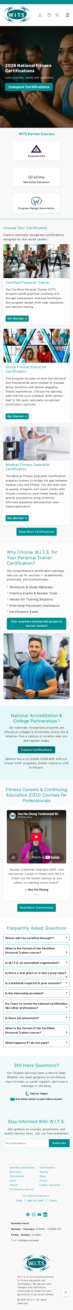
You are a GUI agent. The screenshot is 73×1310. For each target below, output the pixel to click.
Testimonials (17, 1176)
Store (13, 1180)
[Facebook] (28, 1215)
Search (14, 1185)
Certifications (47, 1167)
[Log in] (40, 15)
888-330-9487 (35, 1200)
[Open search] (57, 15)
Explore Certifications (36, 749)
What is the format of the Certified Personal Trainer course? (29, 950)
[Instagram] (34, 1215)
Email (19, 1200)
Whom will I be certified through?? (29, 938)
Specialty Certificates (22, 1167)
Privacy (44, 1180)
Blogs (43, 1176)
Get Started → (17, 318)
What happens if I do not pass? (27, 1042)
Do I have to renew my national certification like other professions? (36, 1006)
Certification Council (21, 1189)
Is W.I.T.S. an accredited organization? (32, 962)
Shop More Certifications (36, 531)
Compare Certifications (28, 87)
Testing (44, 1172)
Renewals (15, 1172)
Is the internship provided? (24, 993)
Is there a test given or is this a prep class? (36, 973)
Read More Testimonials (36, 907)
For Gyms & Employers (36, 1195)
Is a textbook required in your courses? (33, 983)
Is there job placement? (22, 1018)
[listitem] (36, 938)
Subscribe (59, 1143)
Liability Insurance (50, 1185)
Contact (53, 1200)
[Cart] (49, 15)
